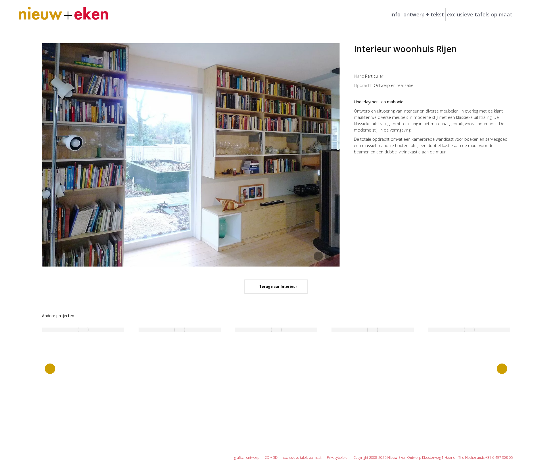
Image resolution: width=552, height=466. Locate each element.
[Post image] (83, 330)
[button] (50, 369)
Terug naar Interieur (277, 286)
